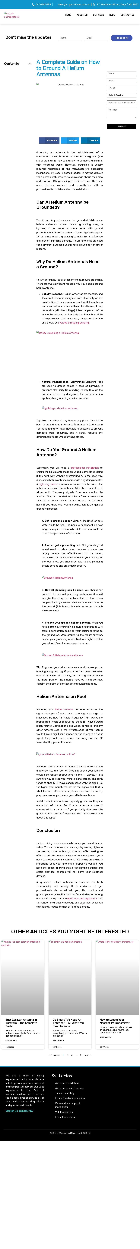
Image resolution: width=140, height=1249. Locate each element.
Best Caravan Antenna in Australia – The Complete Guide (21, 1023)
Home (68, 15)
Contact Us (128, 15)
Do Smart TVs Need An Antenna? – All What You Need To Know (68, 1023)
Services (98, 15)
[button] (49, 140)
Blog (112, 15)
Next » (87, 1055)
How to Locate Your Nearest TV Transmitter (115, 1021)
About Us (82, 15)
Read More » (11, 1040)
